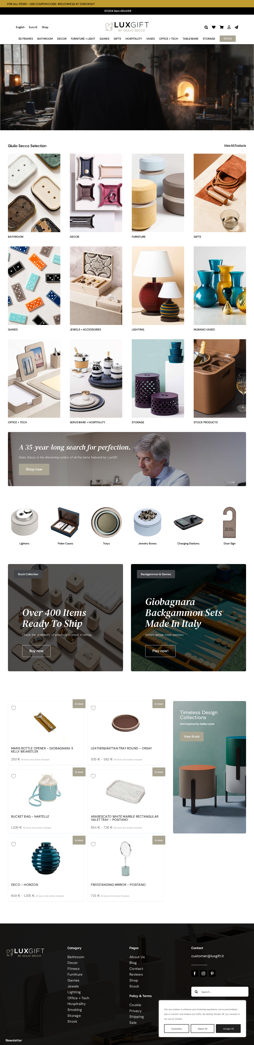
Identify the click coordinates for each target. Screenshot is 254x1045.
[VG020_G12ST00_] (65, 507)
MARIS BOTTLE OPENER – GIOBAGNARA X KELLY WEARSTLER (42, 750)
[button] (206, 27)
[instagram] (203, 973)
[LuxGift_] (127, 21)
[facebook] (194, 973)
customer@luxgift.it (207, 956)
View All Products (235, 145)
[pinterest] (212, 973)
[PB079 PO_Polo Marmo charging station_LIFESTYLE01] (188, 507)
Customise (176, 1028)
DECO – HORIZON (24, 884)
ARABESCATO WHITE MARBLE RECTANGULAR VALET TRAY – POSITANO (124, 818)
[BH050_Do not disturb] (229, 507)
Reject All (202, 1028)
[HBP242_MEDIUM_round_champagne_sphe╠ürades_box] (147, 507)
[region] (202, 1018)
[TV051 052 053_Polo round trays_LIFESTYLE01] (106, 507)
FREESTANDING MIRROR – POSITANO (118, 884)
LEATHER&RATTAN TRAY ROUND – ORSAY (121, 748)
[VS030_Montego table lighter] (24, 507)
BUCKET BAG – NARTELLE (30, 816)
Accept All (228, 1028)
